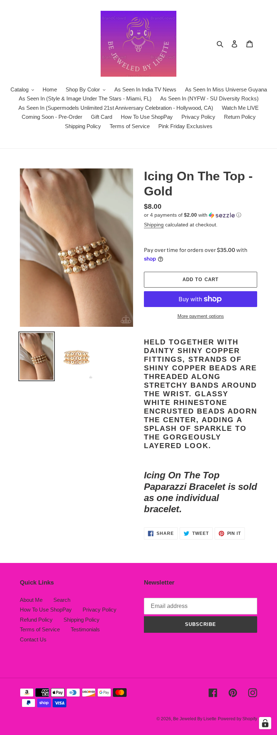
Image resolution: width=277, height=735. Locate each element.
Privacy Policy (99, 610)
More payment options (200, 316)
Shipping (154, 224)
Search (61, 600)
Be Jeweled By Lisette (194, 718)
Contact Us (33, 639)
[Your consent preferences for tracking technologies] (265, 723)
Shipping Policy (81, 620)
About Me (31, 600)
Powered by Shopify (237, 718)
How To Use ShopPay (46, 610)
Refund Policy (36, 620)
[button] (192, 215)
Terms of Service (40, 629)
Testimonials (85, 629)
